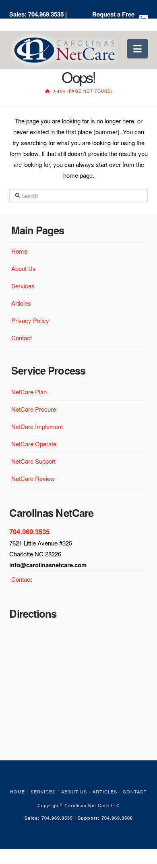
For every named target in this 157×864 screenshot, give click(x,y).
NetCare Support (33, 461)
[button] (137, 48)
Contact (21, 337)
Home (19, 251)
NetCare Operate (33, 443)
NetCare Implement (37, 426)
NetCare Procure (33, 409)
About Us (23, 268)
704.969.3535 (46, 14)
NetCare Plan (29, 391)
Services (23, 285)
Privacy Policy (30, 320)
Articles (21, 303)
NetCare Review (33, 478)
